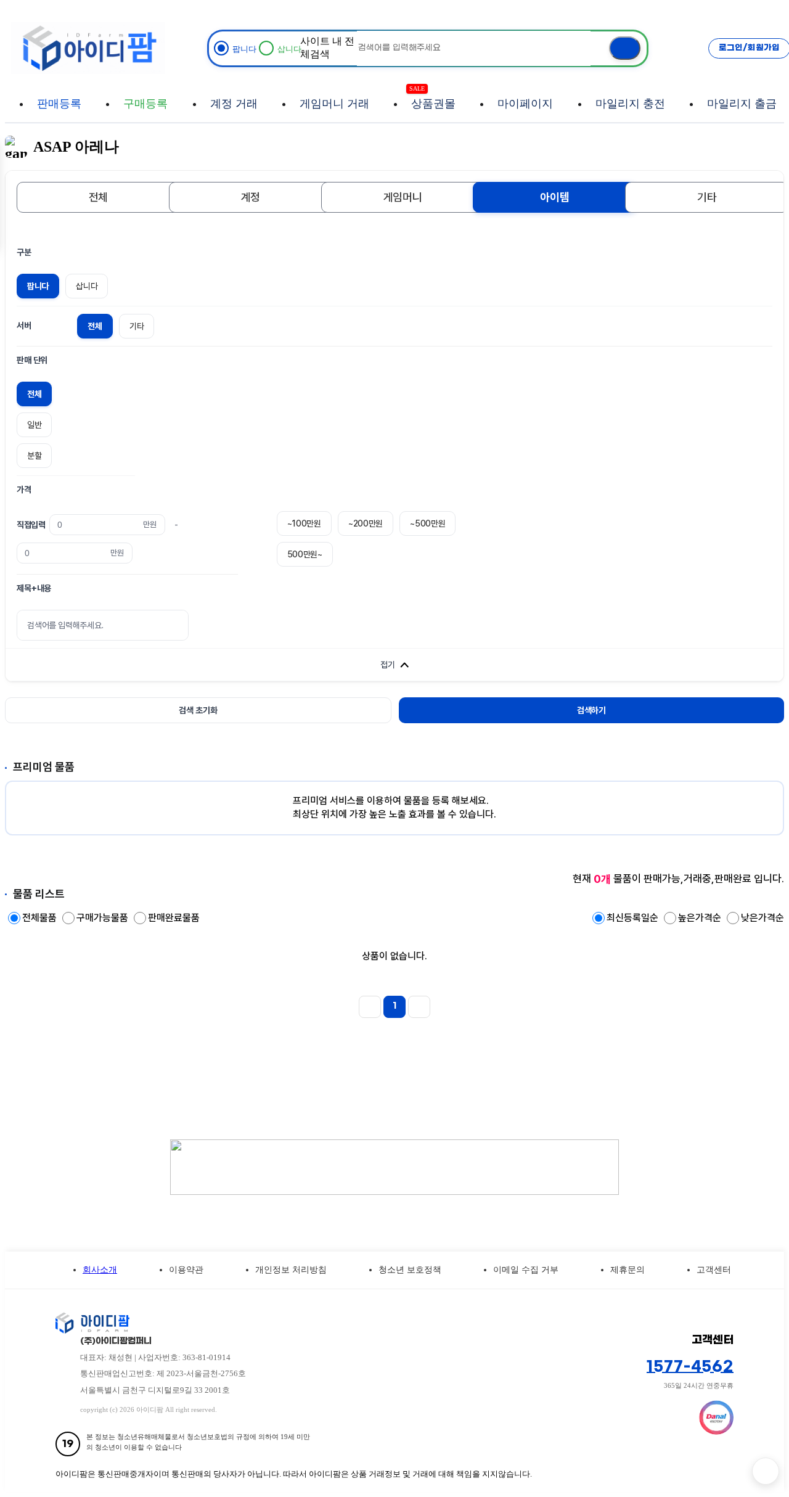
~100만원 (304, 523)
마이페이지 (525, 103)
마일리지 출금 (742, 103)
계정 (250, 197)
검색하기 (591, 710)
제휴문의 (627, 1269)
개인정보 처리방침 (291, 1269)
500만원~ (304, 554)
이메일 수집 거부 (525, 1269)
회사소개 (100, 1269)
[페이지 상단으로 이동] (765, 1471)
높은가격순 (701, 918)
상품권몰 (433, 97)
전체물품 (40, 918)
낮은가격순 (762, 918)
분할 (34, 456)
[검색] (624, 48)
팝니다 (38, 286)
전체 (98, 197)
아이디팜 (88, 47)
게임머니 (402, 197)
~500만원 (427, 523)
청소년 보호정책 (409, 1269)
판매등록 (59, 103)
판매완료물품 (174, 918)
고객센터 (714, 1269)
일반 (34, 425)
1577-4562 (690, 1367)
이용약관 (186, 1269)
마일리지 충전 (630, 103)
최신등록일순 (634, 918)
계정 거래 (234, 103)
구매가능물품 (103, 918)
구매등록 (145, 103)
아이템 (554, 197)
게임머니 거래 (334, 103)
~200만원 (365, 523)
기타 (706, 197)
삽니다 (86, 286)
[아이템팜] (338, 1323)
